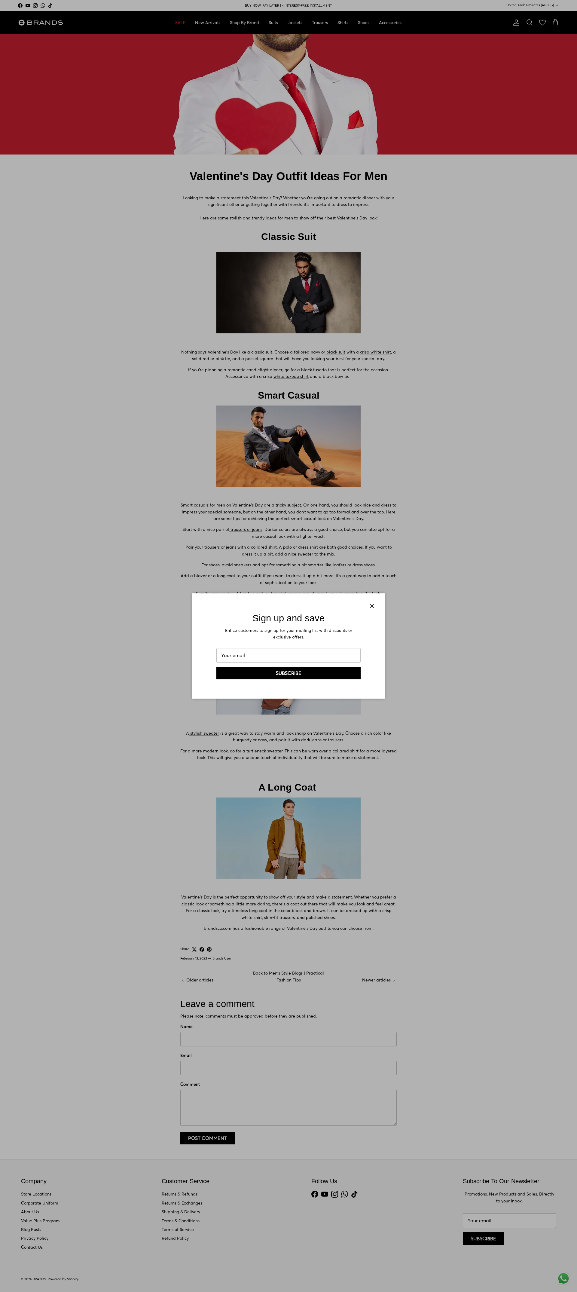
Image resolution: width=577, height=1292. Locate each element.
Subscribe (288, 673)
